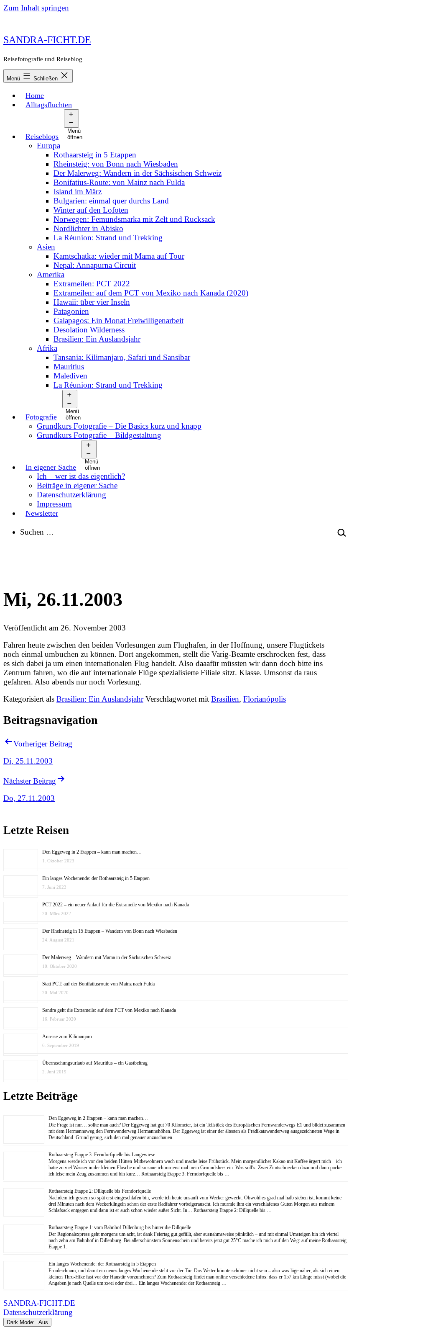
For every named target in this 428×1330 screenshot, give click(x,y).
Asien (46, 246)
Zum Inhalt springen (36, 7)
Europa (48, 145)
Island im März (78, 191)
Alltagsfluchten (48, 104)
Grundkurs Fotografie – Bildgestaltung (99, 435)
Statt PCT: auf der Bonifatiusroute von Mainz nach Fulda (98, 984)
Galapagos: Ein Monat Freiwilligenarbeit (118, 320)
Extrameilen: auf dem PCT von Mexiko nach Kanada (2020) (151, 292)
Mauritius (69, 366)
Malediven (70, 375)
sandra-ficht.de (47, 39)
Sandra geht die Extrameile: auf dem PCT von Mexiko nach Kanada (109, 1010)
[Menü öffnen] (71, 118)
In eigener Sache (50, 467)
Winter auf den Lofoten (91, 210)
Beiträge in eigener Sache (77, 485)
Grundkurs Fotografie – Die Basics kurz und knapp (119, 426)
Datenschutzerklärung (71, 494)
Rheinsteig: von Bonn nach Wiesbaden (116, 163)
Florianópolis (264, 699)
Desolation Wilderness (89, 329)
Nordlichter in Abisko (88, 228)
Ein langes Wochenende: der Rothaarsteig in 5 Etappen (96, 878)
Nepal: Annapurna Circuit (95, 265)
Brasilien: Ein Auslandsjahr (97, 338)
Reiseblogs (42, 136)
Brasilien (225, 699)
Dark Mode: (21, 1322)
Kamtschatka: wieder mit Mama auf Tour (119, 256)
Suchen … (37, 531)
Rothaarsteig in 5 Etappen (95, 154)
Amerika (50, 274)
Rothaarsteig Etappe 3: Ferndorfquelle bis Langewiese (101, 1155)
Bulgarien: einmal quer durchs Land (111, 200)
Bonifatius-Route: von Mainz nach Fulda (119, 182)
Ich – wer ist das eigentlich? (81, 476)
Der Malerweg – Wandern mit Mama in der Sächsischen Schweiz (106, 957)
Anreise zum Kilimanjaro (67, 1036)
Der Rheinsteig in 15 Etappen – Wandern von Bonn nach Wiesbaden (109, 931)
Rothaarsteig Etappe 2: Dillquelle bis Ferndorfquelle (99, 1191)
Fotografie (41, 417)
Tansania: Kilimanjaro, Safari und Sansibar (122, 357)
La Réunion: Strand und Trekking (108, 237)
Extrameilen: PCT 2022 (92, 283)
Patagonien (71, 311)
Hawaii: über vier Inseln (92, 302)
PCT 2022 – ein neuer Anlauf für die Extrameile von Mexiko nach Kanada (115, 905)
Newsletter (41, 513)
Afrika (47, 348)
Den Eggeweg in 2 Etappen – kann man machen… (92, 852)
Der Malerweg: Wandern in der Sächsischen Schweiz (138, 173)
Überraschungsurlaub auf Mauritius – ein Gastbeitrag (95, 1063)
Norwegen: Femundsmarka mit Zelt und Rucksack (134, 219)
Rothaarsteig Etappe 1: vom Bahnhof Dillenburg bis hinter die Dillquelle (119, 1227)
